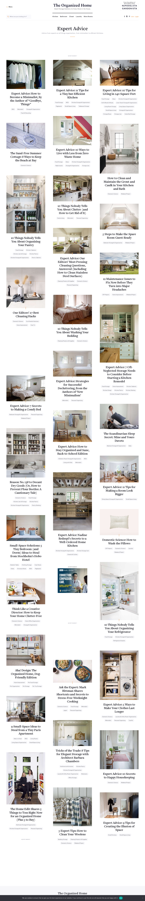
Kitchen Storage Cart (83, 550)
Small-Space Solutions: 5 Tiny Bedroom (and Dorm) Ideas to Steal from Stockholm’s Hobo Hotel (26, 553)
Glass (114, 99)
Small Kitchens (112, 835)
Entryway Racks (21, 568)
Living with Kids (68, 462)
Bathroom (63, 16)
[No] (143, 898)
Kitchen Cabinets (31, 250)
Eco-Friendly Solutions (32, 321)
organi (65, 710)
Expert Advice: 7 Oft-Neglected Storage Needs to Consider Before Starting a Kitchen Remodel (119, 374)
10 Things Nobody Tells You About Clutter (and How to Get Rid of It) (72, 210)
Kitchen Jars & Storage (20, 254)
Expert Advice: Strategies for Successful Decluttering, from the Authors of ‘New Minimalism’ (72, 388)
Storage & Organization (33, 109)
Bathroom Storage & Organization (25, 824)
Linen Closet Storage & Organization (126, 102)
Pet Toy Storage (37, 686)
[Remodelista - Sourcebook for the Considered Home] (129, 5)
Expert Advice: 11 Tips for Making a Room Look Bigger (119, 491)
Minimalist (20, 109)
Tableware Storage (84, 106)
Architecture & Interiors (66, 766)
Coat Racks (38, 565)
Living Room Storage (110, 106)
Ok (121, 898)
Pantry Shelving (36, 505)
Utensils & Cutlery (72, 554)
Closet (71, 16)
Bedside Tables (14, 565)
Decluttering (60, 218)
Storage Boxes (107, 114)
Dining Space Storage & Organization (112, 499)
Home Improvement (117, 294)
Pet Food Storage (33, 682)
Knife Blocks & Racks (107, 102)
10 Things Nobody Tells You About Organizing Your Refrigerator (119, 628)
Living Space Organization (126, 106)
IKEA (13, 109)
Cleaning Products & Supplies (66, 281)
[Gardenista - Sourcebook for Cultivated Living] (129, 8)
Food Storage (59, 102)
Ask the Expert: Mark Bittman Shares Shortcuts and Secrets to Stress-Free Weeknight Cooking (72, 694)
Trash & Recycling (26, 113)
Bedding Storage (62, 839)
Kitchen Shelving (130, 390)
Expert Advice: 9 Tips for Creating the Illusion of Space (119, 827)
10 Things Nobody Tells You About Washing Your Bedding (72, 332)
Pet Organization (15, 686)
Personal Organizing (82, 218)
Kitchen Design (107, 390)
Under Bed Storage (130, 114)
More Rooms (88, 16)
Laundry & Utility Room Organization (126, 716)
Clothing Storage (26, 565)
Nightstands (59, 165)
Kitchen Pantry (34, 254)
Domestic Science (26, 165)
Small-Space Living (70, 106)
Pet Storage (26, 686)
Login (137, 16)
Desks (12, 568)
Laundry (79, 16)
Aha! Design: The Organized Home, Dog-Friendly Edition (26, 674)
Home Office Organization (32, 621)
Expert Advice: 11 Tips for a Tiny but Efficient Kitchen (72, 94)
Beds (130, 445)
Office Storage (72, 777)
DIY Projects (106, 294)
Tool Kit (131, 720)
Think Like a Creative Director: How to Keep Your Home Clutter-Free (26, 613)
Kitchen (55, 16)
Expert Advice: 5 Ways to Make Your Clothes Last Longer (119, 708)
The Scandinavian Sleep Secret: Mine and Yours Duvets (119, 437)
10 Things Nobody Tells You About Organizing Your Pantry (26, 242)
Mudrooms (84, 774)
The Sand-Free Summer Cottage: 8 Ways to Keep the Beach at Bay (25, 157)
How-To (33, 325)
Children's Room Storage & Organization (69, 458)
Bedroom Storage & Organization (113, 242)
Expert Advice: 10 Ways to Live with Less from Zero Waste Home (72, 153)
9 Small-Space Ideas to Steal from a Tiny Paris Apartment (26, 730)
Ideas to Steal (18, 738)
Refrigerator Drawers (119, 640)
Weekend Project (125, 194)
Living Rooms (34, 738)
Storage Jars (118, 114)
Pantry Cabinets (36, 257)
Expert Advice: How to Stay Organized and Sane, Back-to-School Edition (72, 450)
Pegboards (59, 106)
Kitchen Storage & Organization (81, 102)
